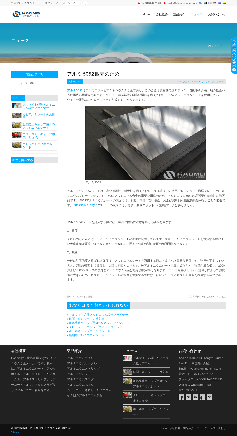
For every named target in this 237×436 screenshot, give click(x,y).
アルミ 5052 (218, 81)
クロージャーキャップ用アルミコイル (94, 327)
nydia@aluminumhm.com (182, 2)
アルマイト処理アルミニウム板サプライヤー (98, 314)
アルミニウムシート (80, 373)
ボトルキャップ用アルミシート (89, 331)
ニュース (197, 14)
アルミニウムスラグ (80, 379)
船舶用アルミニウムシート (86, 335)
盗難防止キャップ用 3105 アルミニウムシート (99, 322)
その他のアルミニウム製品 (85, 395)
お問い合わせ (217, 14)
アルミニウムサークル (82, 363)
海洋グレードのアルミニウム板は (207, 296)
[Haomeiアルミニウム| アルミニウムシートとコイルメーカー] (27, 17)
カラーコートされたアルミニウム (89, 390)
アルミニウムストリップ (83, 368)
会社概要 (162, 14)
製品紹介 (179, 14)
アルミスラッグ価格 (79, 296)
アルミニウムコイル (80, 358)
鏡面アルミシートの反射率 (86, 318)
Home (146, 14)
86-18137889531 (151, 2)
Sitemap (15, 432)
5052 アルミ (183, 81)
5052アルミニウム (200, 81)
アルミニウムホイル (80, 384)
